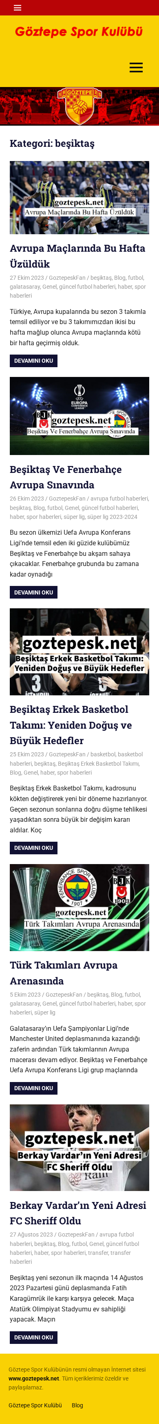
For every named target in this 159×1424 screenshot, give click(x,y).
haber (125, 286)
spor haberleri (43, 517)
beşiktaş (101, 277)
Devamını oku (33, 360)
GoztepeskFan (67, 277)
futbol (135, 277)
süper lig (74, 517)
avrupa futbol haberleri (119, 498)
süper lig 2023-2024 (112, 517)
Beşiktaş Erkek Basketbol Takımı (98, 763)
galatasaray (25, 286)
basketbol (103, 754)
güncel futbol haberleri (87, 286)
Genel (49, 286)
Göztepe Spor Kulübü (35, 1405)
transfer (98, 1253)
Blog (120, 277)
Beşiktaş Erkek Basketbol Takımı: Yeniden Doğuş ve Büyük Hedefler (71, 725)
